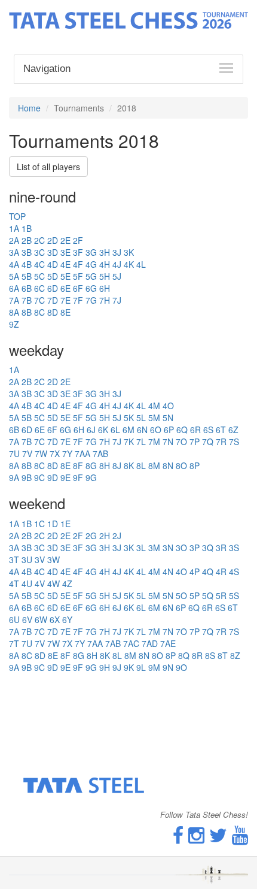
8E (65, 312)
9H (104, 667)
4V (40, 583)
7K (129, 441)
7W (41, 453)
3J (116, 252)
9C (39, 477)
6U (14, 619)
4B (27, 264)
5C (39, 276)
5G (91, 276)
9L (141, 667)
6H (104, 288)
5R (221, 595)
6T (221, 430)
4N (168, 571)
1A (14, 228)
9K (129, 667)
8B (27, 312)
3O (181, 548)
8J (116, 465)
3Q (207, 548)
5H (104, 276)
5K (129, 418)
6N (142, 430)
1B (27, 228)
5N (168, 418)
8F (78, 465)
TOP (17, 216)
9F (78, 477)
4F (78, 264)
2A (14, 240)
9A (14, 477)
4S (234, 571)
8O (181, 465)
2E (65, 240)
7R (221, 441)
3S (234, 548)
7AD (150, 643)
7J (116, 300)
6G (91, 288)
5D (52, 276)
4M (154, 406)
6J (91, 430)
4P (194, 571)
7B (27, 300)
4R (221, 571)
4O (168, 406)
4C (39, 264)
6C (39, 288)
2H (104, 536)
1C (39, 524)
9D (52, 477)
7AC (131, 643)
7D (52, 300)
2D (52, 240)
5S (234, 595)
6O (155, 430)
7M (154, 441)
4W (53, 583)
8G (91, 465)
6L (115, 430)
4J (116, 264)
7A (14, 300)
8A (14, 312)
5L (141, 418)
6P (169, 430)
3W (53, 560)
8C (39, 312)
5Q (207, 595)
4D (52, 264)
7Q (207, 441)
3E (65, 252)
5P (194, 595)
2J (116, 536)
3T (14, 560)
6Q (182, 430)
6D (52, 288)
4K (129, 264)
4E (65, 264)
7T (14, 643)
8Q (183, 655)
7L (141, 441)
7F (78, 300)
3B (27, 252)
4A (14, 264)
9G (91, 477)
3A (14, 252)
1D (52, 524)
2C (39, 240)
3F (78, 252)
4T (14, 583)
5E (65, 276)
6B (27, 288)
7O (181, 441)
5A (14, 276)
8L (141, 465)
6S (208, 430)
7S (234, 441)
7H (104, 300)
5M (154, 418)
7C (39, 300)
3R (221, 548)
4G (91, 264)
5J (116, 276)
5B (27, 276)
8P (194, 465)
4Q (207, 571)
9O (181, 667)
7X (55, 453)
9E (65, 477)
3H (104, 252)
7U (14, 453)
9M (154, 667)
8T (223, 655)
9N (168, 667)
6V (27, 619)
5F (78, 276)
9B (27, 477)
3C (39, 252)
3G (91, 252)
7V (27, 453)
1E (65, 524)
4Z (67, 583)
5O (181, 595)
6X (55, 619)
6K (103, 430)
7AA (82, 453)
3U (27, 560)
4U (27, 583)
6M (128, 430)
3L (141, 548)
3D (52, 252)
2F (78, 240)
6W (41, 619)
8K (129, 465)
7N (168, 441)
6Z (233, 430)
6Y (67, 619)
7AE (168, 643)
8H (104, 465)
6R (195, 430)
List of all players (48, 167)
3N (168, 548)
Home (29, 108)
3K (129, 252)
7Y (67, 453)
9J (116, 667)
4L (141, 264)
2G (91, 536)
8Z (235, 655)
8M (154, 465)
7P (194, 441)
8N (168, 465)
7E (65, 300)
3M (154, 548)
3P (194, 548)
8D (52, 312)
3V (40, 560)
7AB (100, 453)
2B (27, 240)
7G (91, 300)
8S (210, 655)
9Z (14, 324)
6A (14, 288)
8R (197, 655)
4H (104, 264)
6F (78, 288)
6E (65, 288)
